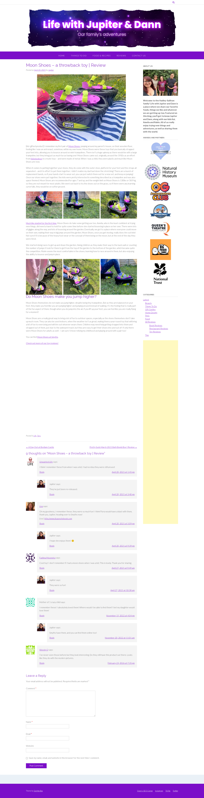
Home (61, 55)
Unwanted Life (46, 462)
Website (30, 746)
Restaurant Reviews (158, 328)
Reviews (121, 55)
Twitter (175, 791)
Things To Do (79, 55)
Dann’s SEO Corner (145, 791)
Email (29, 734)
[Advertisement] (160, 432)
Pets (147, 315)
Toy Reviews (155, 331)
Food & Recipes (101, 55)
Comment (31, 688)
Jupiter (51, 70)
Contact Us (139, 55)
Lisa (41, 506)
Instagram (159, 791)
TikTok (167, 791)
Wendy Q (43, 650)
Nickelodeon (36, 158)
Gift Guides (150, 309)
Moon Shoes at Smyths (47, 337)
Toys (39, 436)
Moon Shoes (74, 146)
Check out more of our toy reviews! (42, 343)
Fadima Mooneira (47, 557)
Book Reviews (155, 325)
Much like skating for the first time (41, 223)
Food (147, 319)
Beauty (148, 303)
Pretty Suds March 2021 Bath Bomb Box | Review (113, 447)
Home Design (151, 312)
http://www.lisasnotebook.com (58, 518)
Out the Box (38, 791)
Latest (146, 299)
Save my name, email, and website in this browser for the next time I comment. (64, 758)
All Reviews (150, 322)
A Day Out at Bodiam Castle (40, 447)
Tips (147, 335)
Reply (41, 472)
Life (35, 436)
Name (29, 722)
